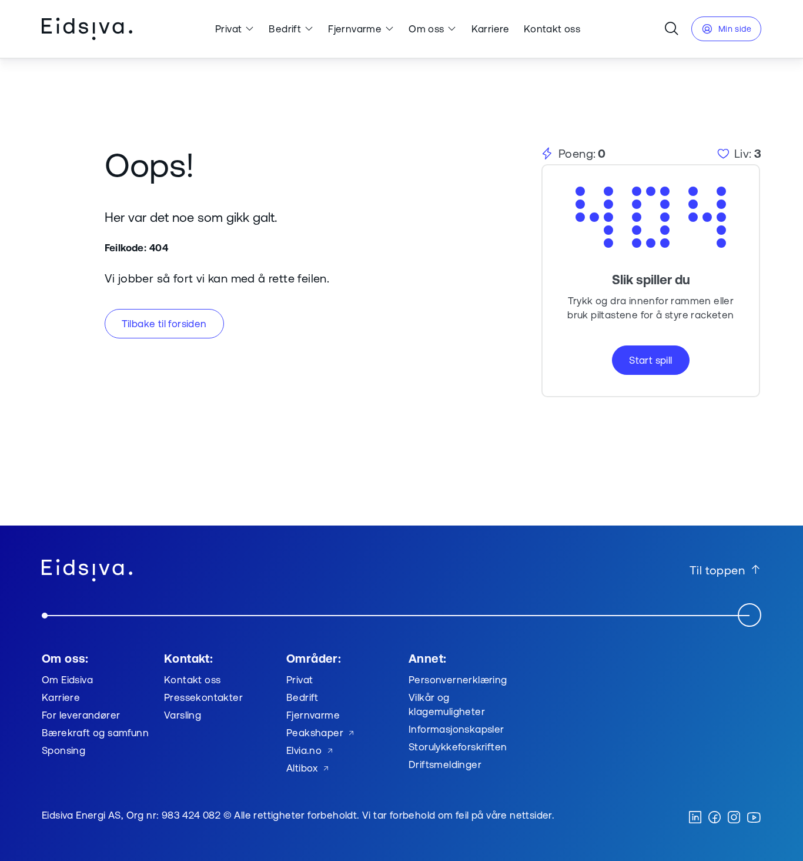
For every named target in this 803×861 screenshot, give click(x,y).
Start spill (650, 359)
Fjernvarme (355, 28)
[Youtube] (753, 818)
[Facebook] (714, 818)
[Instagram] (734, 818)
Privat (228, 28)
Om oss (426, 28)
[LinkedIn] (695, 818)
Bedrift (285, 28)
